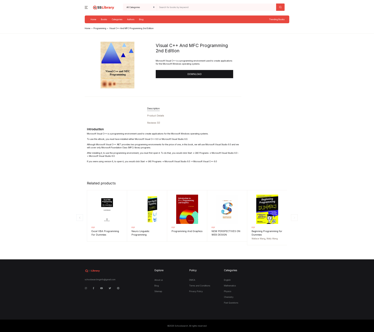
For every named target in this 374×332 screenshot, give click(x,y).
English (227, 280)
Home (93, 19)
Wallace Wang (258, 238)
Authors (130, 19)
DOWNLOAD (194, 74)
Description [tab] (153, 108)
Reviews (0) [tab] (153, 122)
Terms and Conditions (199, 285)
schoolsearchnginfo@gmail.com (100, 279)
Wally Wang (272, 238)
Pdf (93, 227)
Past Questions (231, 302)
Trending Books (277, 19)
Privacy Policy (196, 291)
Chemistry (228, 297)
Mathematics (230, 285)
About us (158, 280)
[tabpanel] (117, 65)
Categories (117, 19)
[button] (86, 7)
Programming (100, 28)
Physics (227, 291)
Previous (79, 217)
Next (294, 217)
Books (104, 19)
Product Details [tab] (155, 115)
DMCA (192, 280)
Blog (141, 19)
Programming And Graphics (187, 231)
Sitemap (158, 291)
